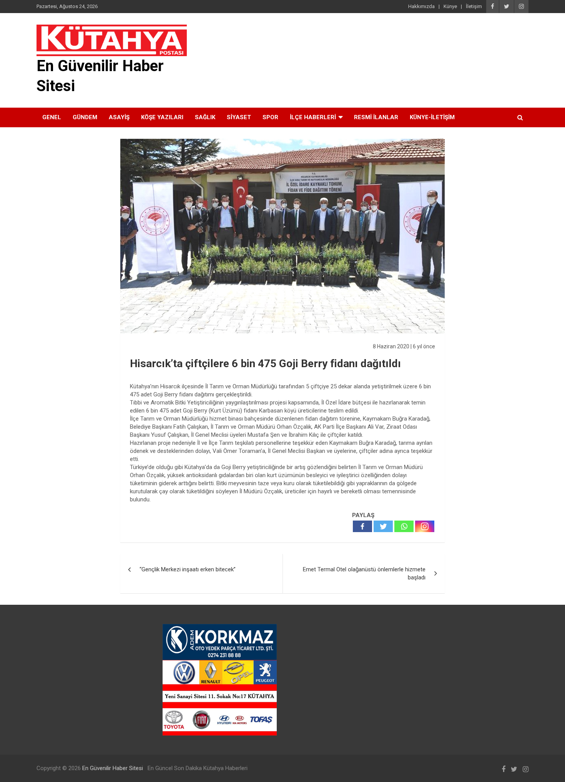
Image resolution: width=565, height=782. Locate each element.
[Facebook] (362, 526)
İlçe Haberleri (313, 117)
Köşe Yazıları (162, 117)
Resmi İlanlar (376, 117)
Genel (51, 117)
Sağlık (205, 117)
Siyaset (239, 117)
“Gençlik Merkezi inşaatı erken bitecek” (188, 569)
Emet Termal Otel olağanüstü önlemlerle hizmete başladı (364, 573)
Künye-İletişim (432, 117)
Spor (270, 117)
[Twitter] (383, 526)
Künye (450, 6)
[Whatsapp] (404, 526)
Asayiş (119, 117)
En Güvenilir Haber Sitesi (112, 768)
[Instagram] (424, 526)
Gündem (85, 117)
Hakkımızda (421, 6)
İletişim (474, 6)
